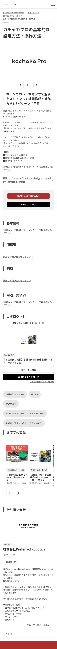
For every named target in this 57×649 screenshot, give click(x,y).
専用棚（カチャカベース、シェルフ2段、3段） (25, 413)
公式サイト (7, 555)
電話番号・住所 (11, 562)
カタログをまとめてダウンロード (27, 322)
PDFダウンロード (28, 204)
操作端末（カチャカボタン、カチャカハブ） (24, 423)
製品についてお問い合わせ (28, 196)
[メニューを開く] (53, 4)
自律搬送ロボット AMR (15, 394)
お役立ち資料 (11, 403)
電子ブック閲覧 (28, 369)
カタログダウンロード (28, 377)
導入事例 (35, 394)
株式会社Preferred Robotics (24, 549)
